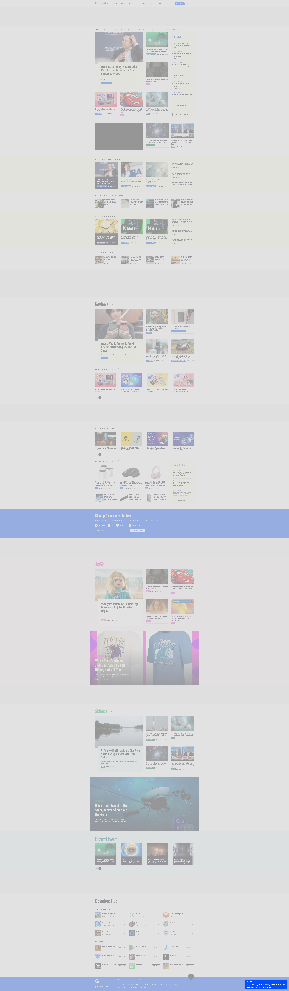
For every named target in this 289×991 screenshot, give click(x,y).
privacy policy (267, 985)
